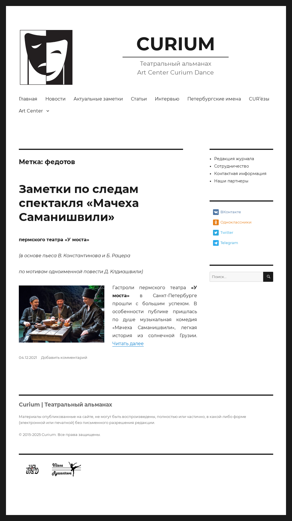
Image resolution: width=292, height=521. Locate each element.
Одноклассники (236, 222)
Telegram (229, 242)
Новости (55, 99)
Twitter (226, 232)
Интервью (167, 99)
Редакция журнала (234, 158)
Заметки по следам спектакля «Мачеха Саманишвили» (79, 203)
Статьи (139, 99)
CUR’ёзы (259, 99)
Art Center (31, 111)
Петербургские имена (214, 99)
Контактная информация (240, 173)
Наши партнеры (231, 181)
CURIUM (175, 44)
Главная (28, 99)
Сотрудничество (231, 166)
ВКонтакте (230, 212)
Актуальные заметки (98, 99)
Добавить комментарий (64, 357)
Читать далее (128, 343)
